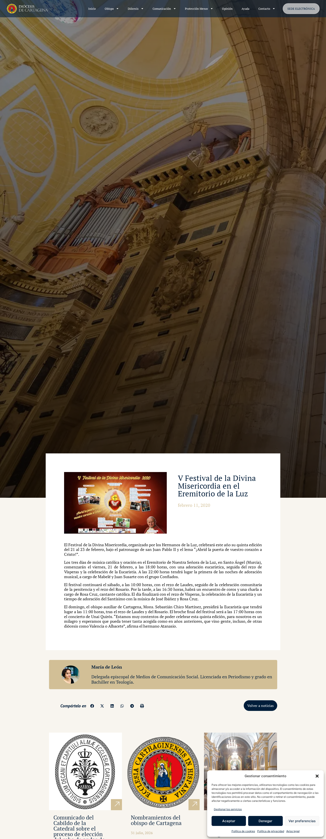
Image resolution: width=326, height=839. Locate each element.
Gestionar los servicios (228, 809)
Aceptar (228, 821)
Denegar (265, 821)
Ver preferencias (302, 821)
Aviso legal (293, 831)
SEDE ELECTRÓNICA (301, 9)
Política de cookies (243, 831)
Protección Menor (196, 9)
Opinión (227, 9)
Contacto (264, 9)
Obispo (109, 9)
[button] (317, 776)
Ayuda (245, 9)
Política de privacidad (270, 831)
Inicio (92, 9)
